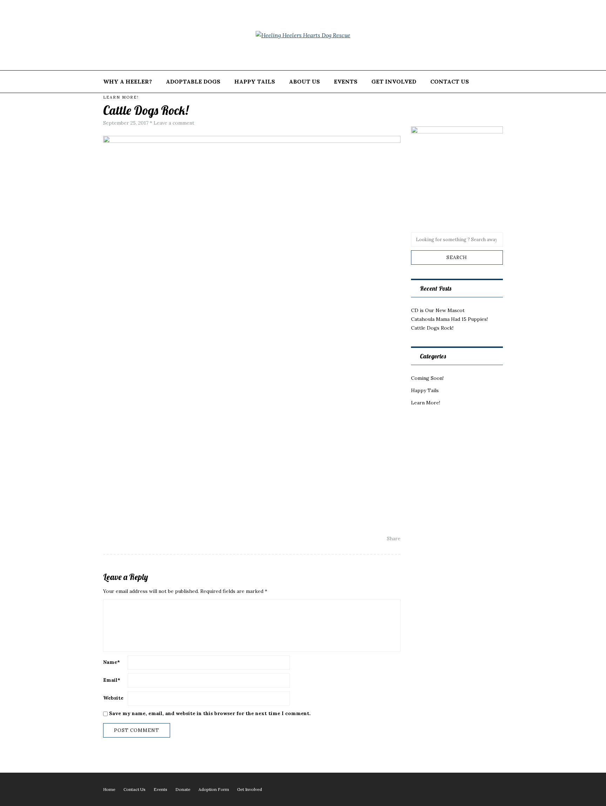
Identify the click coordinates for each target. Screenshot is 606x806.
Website (113, 698)
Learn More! (121, 97)
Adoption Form (213, 789)
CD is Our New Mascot (438, 310)
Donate (182, 789)
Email (111, 680)
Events (345, 81)
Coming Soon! (427, 378)
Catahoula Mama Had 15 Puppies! (449, 319)
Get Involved (393, 81)
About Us (304, 81)
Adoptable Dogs (193, 81)
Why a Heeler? (127, 81)
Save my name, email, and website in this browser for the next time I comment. (210, 713)
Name (111, 662)
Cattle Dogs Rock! (432, 328)
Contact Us (449, 81)
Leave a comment (174, 123)
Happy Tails (254, 81)
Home (109, 789)
